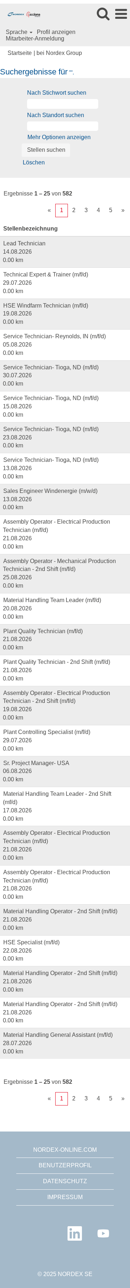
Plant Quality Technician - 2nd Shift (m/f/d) (56, 662)
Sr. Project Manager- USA (36, 763)
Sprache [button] (17, 32)
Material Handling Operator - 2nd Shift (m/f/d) (60, 911)
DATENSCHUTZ (65, 1181)
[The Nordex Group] (21, 13)
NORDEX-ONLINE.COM (65, 1150)
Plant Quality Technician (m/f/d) (43, 631)
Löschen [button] (34, 162)
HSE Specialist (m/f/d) (31, 942)
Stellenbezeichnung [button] (30, 229)
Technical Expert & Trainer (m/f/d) (45, 274)
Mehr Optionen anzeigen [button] (59, 137)
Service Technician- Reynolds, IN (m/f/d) (54, 336)
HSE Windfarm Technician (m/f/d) (45, 305)
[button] (121, 14)
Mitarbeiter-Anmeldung (35, 38)
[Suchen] (103, 14)
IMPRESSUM (65, 1197)
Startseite (20, 53)
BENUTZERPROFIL (65, 1165)
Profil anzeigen (56, 32)
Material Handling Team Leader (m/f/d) (52, 600)
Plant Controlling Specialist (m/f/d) (46, 732)
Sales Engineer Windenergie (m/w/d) (50, 491)
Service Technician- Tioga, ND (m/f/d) (51, 367)
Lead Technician (24, 243)
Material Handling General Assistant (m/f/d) (58, 1035)
